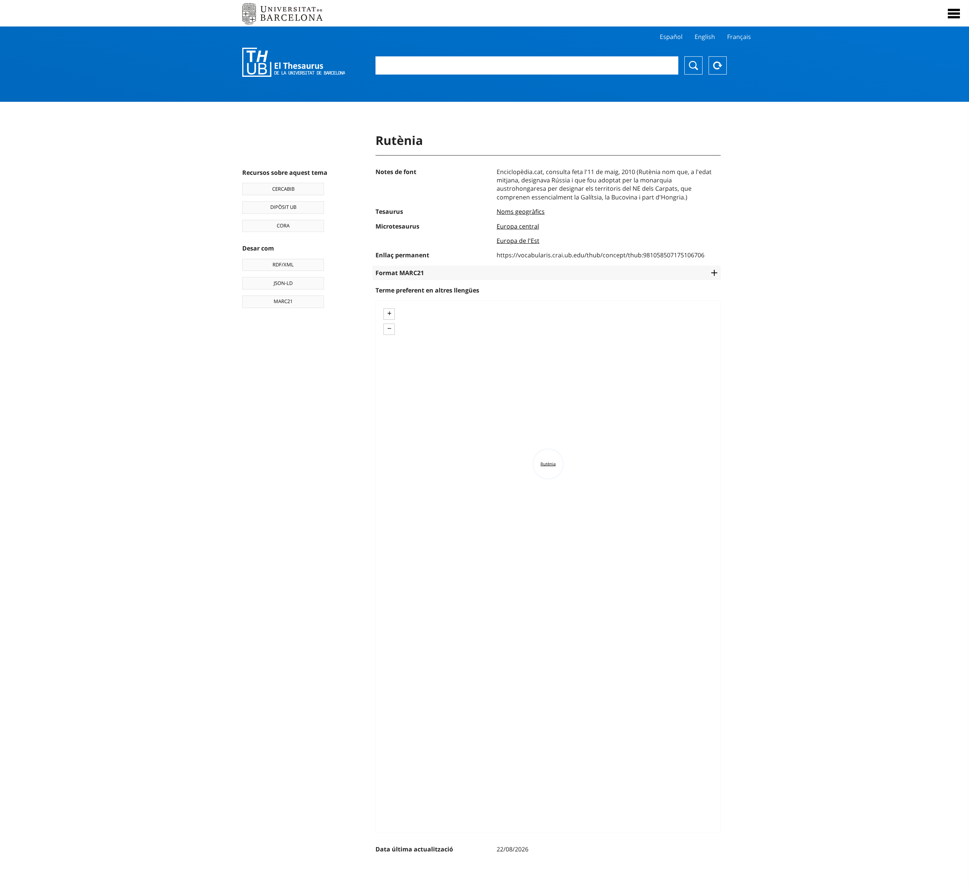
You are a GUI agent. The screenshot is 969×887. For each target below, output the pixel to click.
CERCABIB (283, 188)
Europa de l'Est (518, 241)
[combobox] (526, 65)
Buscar (693, 65)
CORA (283, 225)
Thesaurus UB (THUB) (293, 62)
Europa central (518, 226)
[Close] (954, 14)
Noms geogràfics (521, 211)
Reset (718, 65)
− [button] (389, 328)
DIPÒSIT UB (283, 207)
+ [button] (389, 313)
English (705, 37)
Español (671, 37)
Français (739, 37)
